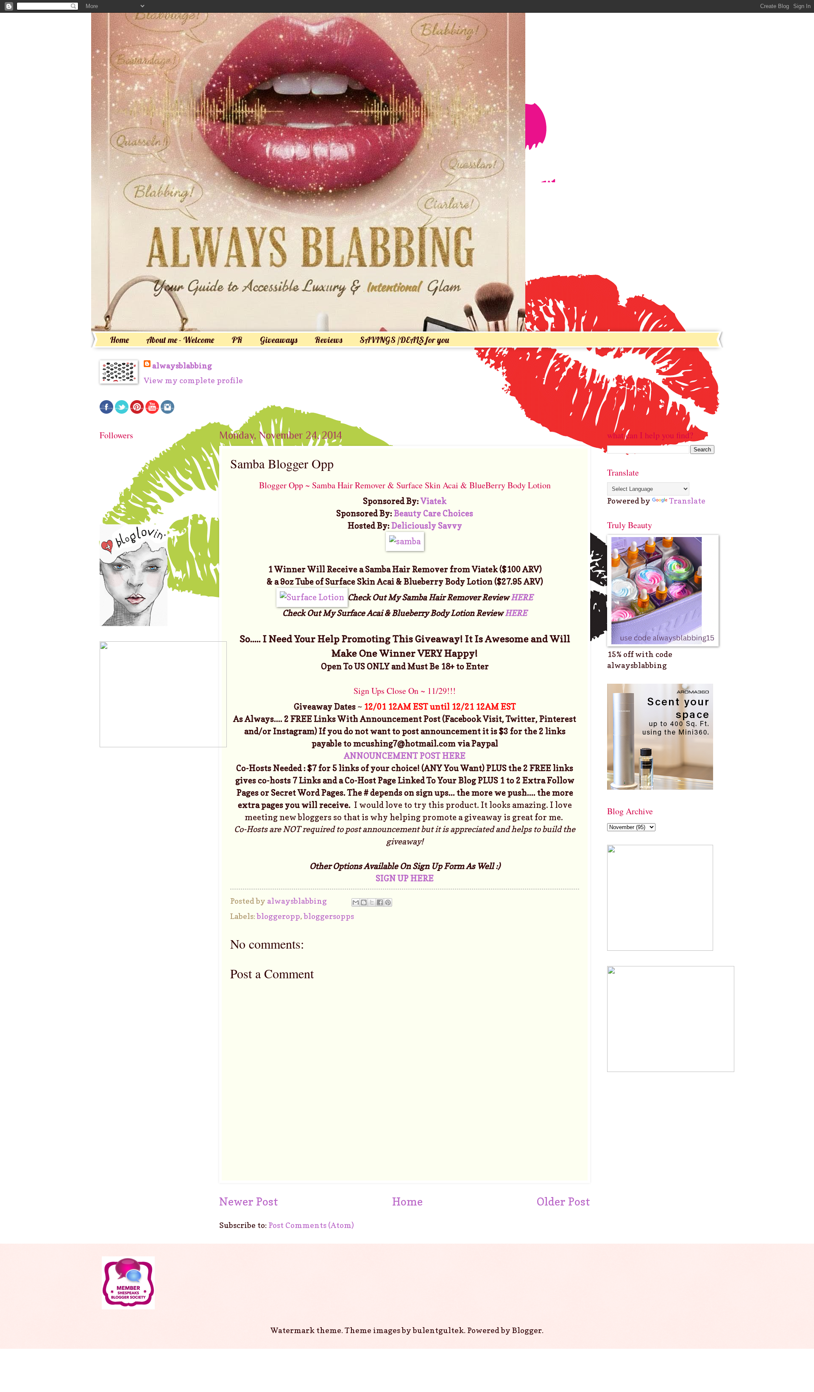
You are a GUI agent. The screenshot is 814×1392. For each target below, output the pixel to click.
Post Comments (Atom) (311, 1225)
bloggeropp (278, 916)
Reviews (328, 339)
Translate (687, 500)
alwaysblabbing (182, 365)
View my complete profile (193, 380)
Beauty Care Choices (433, 513)
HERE (521, 597)
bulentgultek (438, 1330)
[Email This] (355, 902)
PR (237, 339)
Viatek (433, 501)
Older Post (563, 1201)
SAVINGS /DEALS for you (404, 339)
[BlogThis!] (364, 902)
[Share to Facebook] (380, 902)
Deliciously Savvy (426, 526)
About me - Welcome (180, 339)
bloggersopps (329, 916)
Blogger (527, 1330)
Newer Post (248, 1201)
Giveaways (278, 339)
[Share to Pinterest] (388, 902)
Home (119, 339)
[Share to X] (372, 902)
